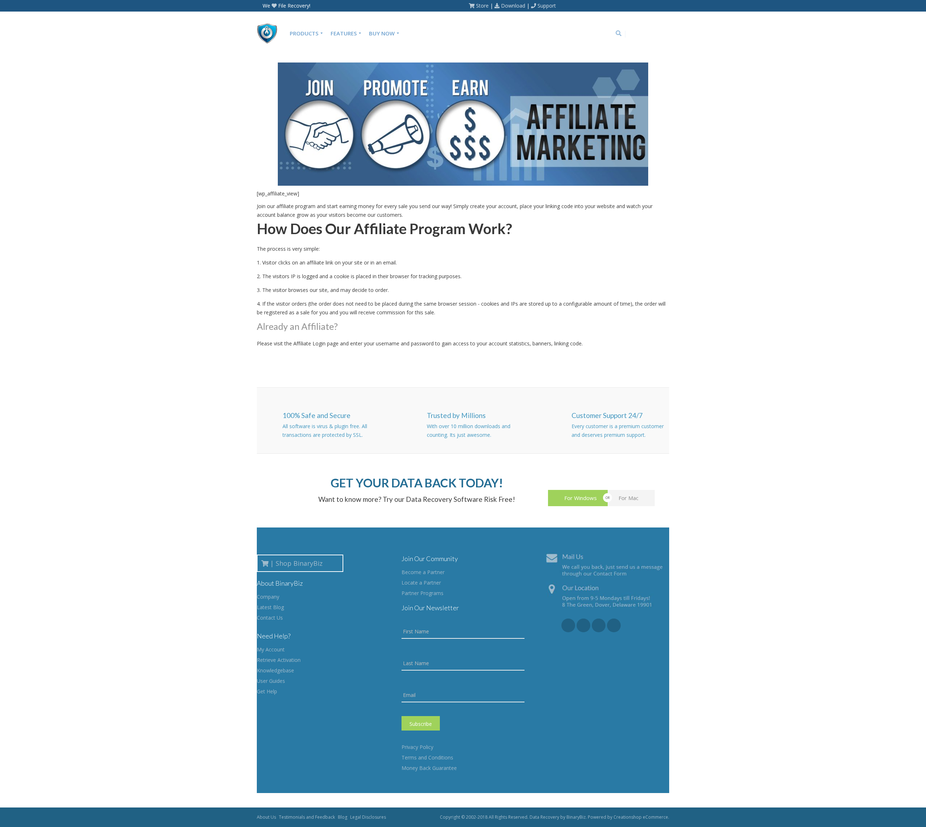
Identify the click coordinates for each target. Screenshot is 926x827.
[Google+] (643, 34)
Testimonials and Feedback (307, 817)
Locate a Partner (421, 582)
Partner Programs (422, 593)
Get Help (267, 691)
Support (547, 5)
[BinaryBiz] (270, 33)
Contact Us (270, 617)
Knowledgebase (275, 670)
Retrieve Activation (279, 659)
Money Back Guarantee (429, 767)
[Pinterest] (664, 34)
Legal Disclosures (368, 817)
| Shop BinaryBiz (298, 563)
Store (482, 5)
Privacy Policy (417, 747)
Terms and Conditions (427, 757)
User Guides (271, 680)
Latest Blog (270, 607)
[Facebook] (632, 34)
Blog (342, 817)
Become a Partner (423, 572)
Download (513, 5)
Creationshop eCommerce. (641, 817)
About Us (266, 817)
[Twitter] (654, 34)
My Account (271, 649)
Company (268, 596)
